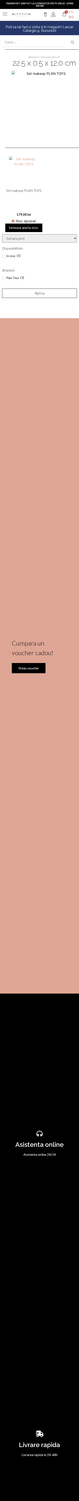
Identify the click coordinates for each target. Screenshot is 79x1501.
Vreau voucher (28, 668)
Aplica (39, 293)
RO (71, 17)
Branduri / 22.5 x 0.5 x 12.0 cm (44, 57)
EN (71, 12)
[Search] (72, 42)
